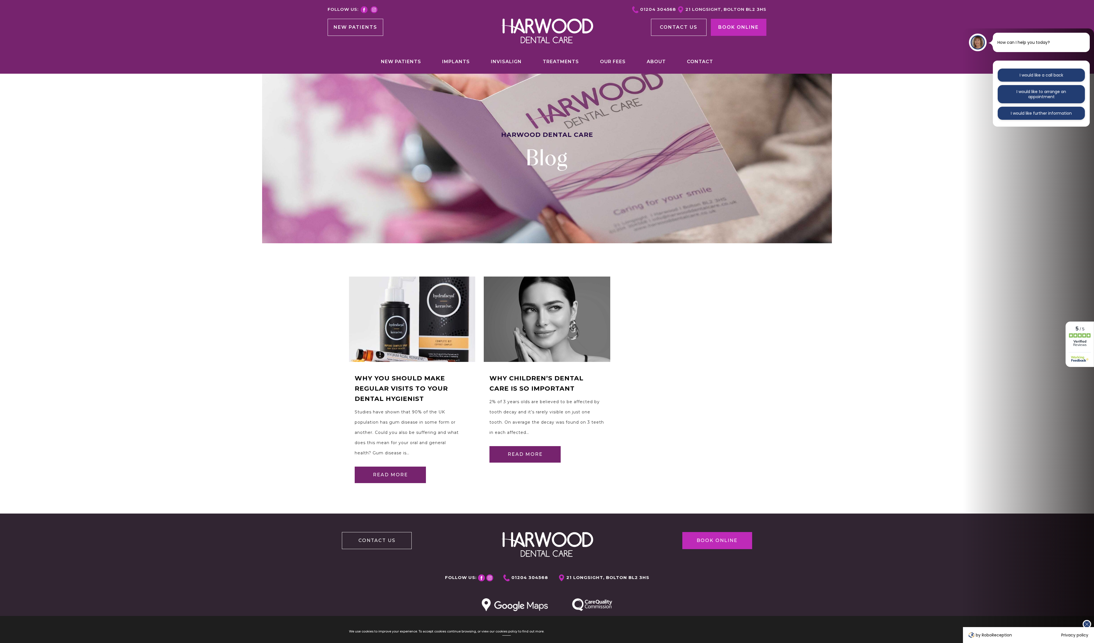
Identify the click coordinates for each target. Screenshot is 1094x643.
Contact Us (376, 540)
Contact (700, 61)
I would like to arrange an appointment (1041, 94)
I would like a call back (1041, 75)
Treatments (561, 61)
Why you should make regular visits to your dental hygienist (401, 388)
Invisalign (506, 61)
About (656, 61)
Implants (456, 61)
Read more (390, 474)
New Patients (355, 27)
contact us (678, 27)
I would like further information (1041, 113)
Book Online (738, 27)
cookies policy (506, 631)
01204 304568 (658, 9)
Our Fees (613, 61)
